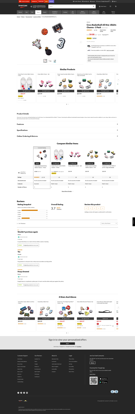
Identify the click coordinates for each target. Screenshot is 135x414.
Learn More (92, 374)
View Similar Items (113, 30)
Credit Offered (77, 1)
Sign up (92, 362)
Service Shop (19, 364)
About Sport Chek (55, 358)
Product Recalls (20, 379)
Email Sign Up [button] (86, 1)
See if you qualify (110, 50)
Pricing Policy (71, 369)
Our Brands (54, 361)
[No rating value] (54, 177)
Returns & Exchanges (21, 366)
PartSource (37, 366)
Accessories (29, 16)
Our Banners (37, 376)
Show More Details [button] (67, 191)
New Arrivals (104, 12)
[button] (93, 6)
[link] (92, 30)
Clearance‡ (89, 38)
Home (18, 16)
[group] (25, 96)
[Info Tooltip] (107, 35)
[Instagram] (24, 393)
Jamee (19, 234)
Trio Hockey (37, 374)
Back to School (113, 12)
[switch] (20, 173)
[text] (26, 100)
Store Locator (20, 371)
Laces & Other (37, 16)
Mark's (36, 361)
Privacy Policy (71, 358)
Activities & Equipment (54, 12)
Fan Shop (73, 12)
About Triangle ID (55, 366)
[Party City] (51, 1)
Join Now (79, 346)
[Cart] (115, 6)
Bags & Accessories (82, 12)
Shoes (38, 12)
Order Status (103, 6)
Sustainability (54, 369)
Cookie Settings (20, 381)
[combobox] (110, 223)
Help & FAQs (19, 369)
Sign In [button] (114, 1)
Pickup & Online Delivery (22, 361)
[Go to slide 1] (45, 61)
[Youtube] (27, 393)
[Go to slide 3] (55, 61)
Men (27, 12)
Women (20, 12)
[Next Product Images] (81, 42)
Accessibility (71, 366)
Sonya (19, 274)
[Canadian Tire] (34, 1)
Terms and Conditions (73, 361)
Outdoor (65, 12)
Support (93, 1)
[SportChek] (41, 1)
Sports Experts (37, 371)
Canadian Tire (37, 358)
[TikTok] (21, 393)
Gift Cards (19, 374)
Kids (32, 12)
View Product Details (103, 30)
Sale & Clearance (94, 12)
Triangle (36, 364)
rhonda (19, 254)
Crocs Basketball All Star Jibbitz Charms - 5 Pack (101, 26)
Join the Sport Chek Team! (57, 364)
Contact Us (19, 376)
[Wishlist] (110, 6)
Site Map (70, 364)
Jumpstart (54, 371)
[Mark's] (46, 1)
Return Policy (71, 371)
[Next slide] (118, 79)
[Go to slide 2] (50, 61)
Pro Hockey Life (38, 369)
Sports (44, 12)
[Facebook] (18, 393)
